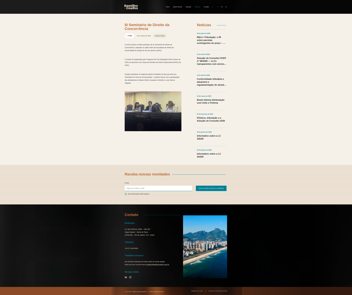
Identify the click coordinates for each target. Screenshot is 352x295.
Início (167, 7)
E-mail (127, 183)
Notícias (197, 7)
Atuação (188, 7)
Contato (206, 7)
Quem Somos (177, 7)
